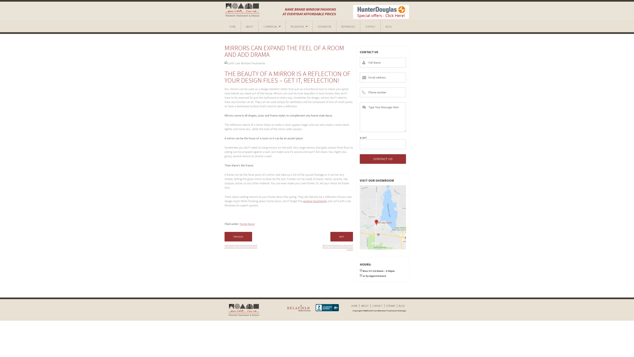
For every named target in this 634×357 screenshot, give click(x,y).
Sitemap (390, 305)
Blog (389, 26)
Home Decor (247, 224)
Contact (370, 26)
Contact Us (382, 159)
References (348, 26)
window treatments (315, 201)
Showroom (324, 26)
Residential (297, 26)
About (249, 26)
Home (232, 26)
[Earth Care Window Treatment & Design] (243, 10)
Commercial (270, 26)
